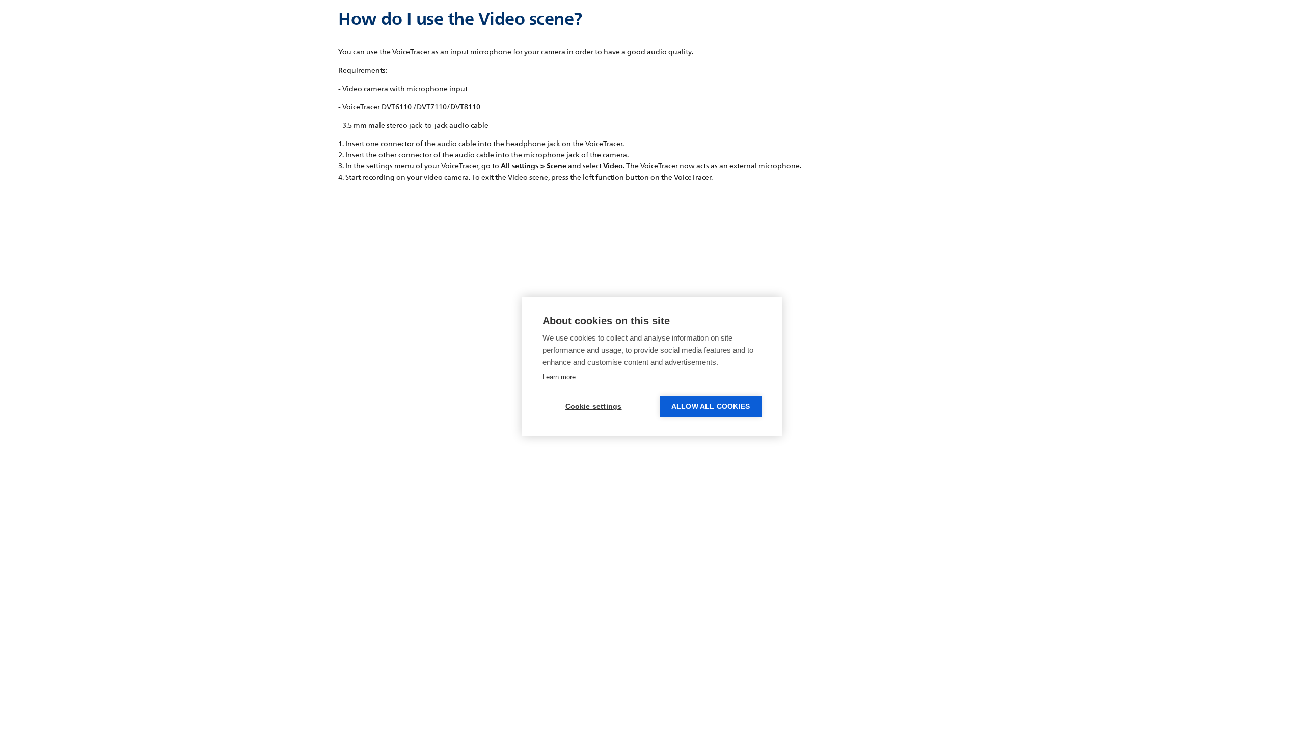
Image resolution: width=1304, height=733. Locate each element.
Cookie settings (593, 406)
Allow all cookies (710, 406)
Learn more (559, 377)
